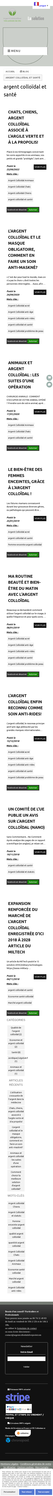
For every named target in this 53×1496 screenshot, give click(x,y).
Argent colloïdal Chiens (19, 193)
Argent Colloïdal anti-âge (20, 312)
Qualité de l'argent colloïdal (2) (16, 1031)
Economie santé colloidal (20, 996)
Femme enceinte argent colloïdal (25, 544)
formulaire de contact (27, 1328)
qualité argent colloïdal (16, 1235)
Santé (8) (16, 1052)
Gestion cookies (25, 1467)
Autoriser (33, 210)
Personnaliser (9, 1492)
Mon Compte (41, 1467)
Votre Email (26, 1352)
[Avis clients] (49, 385)
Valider (26, 1367)
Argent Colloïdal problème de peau (25, 331)
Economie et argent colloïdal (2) (16, 1043)
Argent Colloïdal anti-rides (21, 318)
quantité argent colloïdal (16, 1244)
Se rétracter (9, 1467)
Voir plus (40, 167)
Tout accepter (43, 1492)
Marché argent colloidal (20, 1002)
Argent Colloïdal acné (19, 305)
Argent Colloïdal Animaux (21, 180)
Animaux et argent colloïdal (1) (16, 1070)
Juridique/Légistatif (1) (16, 1060)
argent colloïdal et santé (20, 199)
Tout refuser (27, 1492)
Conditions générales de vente (35, 1464)
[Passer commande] (49, 378)
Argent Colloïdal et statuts (21, 872)
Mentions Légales (9, 1464)
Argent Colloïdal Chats (19, 186)
